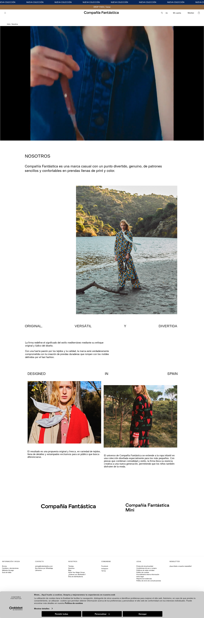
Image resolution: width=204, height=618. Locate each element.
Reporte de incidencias (144, 579)
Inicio (8, 24)
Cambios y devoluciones (10, 568)
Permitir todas (61, 614)
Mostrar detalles (41, 608)
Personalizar (100, 614)
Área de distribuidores (75, 576)
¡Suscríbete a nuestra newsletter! (180, 566)
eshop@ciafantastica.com (44, 566)
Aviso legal (140, 576)
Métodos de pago (8, 570)
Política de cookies (74, 603)
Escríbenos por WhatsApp (44, 568)
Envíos (4, 566)
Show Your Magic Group (76, 572)
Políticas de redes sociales (145, 570)
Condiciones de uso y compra (146, 568)
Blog (69, 570)
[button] (5, 13)
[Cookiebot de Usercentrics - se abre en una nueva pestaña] (16, 608)
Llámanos (38, 570)
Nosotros (15, 24)
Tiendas (71, 566)
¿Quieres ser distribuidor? (77, 574)
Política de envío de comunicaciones (148, 581)
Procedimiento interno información (147, 574)
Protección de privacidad (144, 566)
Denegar (143, 614)
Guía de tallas (6, 572)
